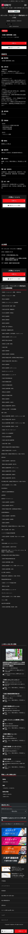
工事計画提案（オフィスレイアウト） (9, 543)
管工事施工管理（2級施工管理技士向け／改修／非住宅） (13, 481)
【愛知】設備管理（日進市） (7, 402)
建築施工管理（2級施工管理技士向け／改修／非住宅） (13, 453)
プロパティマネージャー (6, 593)
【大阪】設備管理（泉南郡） (7, 519)
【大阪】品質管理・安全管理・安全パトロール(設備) (12, 536)
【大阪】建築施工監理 (6, 381)
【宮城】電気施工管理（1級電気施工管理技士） (11, 509)
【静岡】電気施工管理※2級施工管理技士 (10, 447)
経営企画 (3, 457)
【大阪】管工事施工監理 (6, 385)
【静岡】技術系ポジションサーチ (8, 589)
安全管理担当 (4, 488)
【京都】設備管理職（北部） (7, 569)
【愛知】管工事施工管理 (6, 395)
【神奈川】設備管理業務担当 (7, 491)
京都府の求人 (5, 781)
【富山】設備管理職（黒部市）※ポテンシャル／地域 (13, 423)
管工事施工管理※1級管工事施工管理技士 (10, 555)
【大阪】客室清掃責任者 (6, 378)
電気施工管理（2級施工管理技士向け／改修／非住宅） (13, 526)
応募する (14, 43)
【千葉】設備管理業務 (6, 436)
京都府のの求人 (6, 796)
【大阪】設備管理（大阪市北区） (8, 460)
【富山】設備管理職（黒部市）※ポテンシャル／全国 (13, 416)
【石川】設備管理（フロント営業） (9, 484)
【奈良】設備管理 (5, 316)
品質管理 (3, 495)
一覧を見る (14, 811)
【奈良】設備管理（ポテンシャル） (9, 368)
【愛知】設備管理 (5, 398)
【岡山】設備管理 (5, 299)
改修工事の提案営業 (5, 603)
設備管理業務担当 (5, 512)
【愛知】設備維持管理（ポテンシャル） (10, 467)
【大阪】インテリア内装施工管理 (8, 582)
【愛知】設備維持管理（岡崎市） (8, 474)
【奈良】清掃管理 (5, 364)
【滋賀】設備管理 (5, 522)
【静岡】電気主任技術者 (6, 340)
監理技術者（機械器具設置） (7, 330)
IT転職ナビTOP (4, 7)
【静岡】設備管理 (5, 323)
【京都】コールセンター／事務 (8, 295)
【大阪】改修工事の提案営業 (7, 440)
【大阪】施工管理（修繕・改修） (8, 306)
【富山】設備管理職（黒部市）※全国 (9, 426)
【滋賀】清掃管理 (5, 350)
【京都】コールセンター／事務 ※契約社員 (11, 292)
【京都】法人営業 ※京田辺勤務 (8, 409)
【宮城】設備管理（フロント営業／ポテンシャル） (12, 565)
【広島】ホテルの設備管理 (7, 433)
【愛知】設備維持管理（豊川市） (8, 478)
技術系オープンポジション (7, 498)
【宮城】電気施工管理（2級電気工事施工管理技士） (12, 357)
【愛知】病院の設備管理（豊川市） (9, 464)
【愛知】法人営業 (5, 586)
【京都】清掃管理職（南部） (7, 562)
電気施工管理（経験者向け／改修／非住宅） (11, 575)
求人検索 (10, 7)
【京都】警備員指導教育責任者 (8, 558)
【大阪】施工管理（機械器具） (8, 309)
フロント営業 (4, 600)
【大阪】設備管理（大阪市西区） (8, 515)
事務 (2, 539)
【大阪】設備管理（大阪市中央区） (9, 546)
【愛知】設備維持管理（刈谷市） (8, 471)
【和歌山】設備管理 (5, 392)
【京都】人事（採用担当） (7, 326)
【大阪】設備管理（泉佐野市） (8, 502)
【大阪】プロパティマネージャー (8, 429)
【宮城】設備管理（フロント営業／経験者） (11, 596)
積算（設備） (4, 412)
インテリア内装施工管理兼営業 (8, 533)
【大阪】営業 (4, 347)
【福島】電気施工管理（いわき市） (9, 450)
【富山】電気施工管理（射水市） (8, 419)
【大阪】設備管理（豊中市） (7, 505)
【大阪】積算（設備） (6, 443)
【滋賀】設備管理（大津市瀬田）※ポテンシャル (12, 333)
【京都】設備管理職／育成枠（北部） (9, 606)
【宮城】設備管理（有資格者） (8, 354)
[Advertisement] (14, 226)
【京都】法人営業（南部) (6, 343)
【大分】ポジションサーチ (7, 371)
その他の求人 (5, 788)
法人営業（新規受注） (6, 572)
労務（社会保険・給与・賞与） (8, 529)
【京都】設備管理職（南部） (7, 388)
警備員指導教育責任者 (6, 579)
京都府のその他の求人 (7, 794)
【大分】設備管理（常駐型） (7, 312)
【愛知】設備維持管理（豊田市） (8, 405)
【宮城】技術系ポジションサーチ (8, 374)
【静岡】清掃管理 (5, 319)
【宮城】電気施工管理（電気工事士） (9, 361)
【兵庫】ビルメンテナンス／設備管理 (9, 302)
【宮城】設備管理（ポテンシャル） (9, 336)
